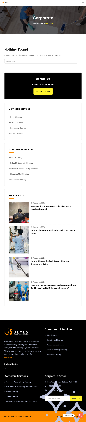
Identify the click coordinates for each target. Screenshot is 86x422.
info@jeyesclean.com (56, 390)
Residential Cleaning (17, 128)
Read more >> (9, 357)
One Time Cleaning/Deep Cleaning (18, 382)
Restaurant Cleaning (17, 180)
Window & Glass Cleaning (55, 345)
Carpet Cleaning (16, 122)
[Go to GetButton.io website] (80, 419)
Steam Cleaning (16, 133)
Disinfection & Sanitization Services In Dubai (21, 401)
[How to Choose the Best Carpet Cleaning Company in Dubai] (19, 267)
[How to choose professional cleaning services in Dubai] (19, 239)
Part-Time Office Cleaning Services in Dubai (21, 387)
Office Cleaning (15, 157)
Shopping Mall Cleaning (19, 174)
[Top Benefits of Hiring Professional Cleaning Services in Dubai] (19, 212)
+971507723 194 (43, 91)
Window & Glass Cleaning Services (23, 168)
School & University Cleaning (21, 163)
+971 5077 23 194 (54, 386)
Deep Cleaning (15, 117)
